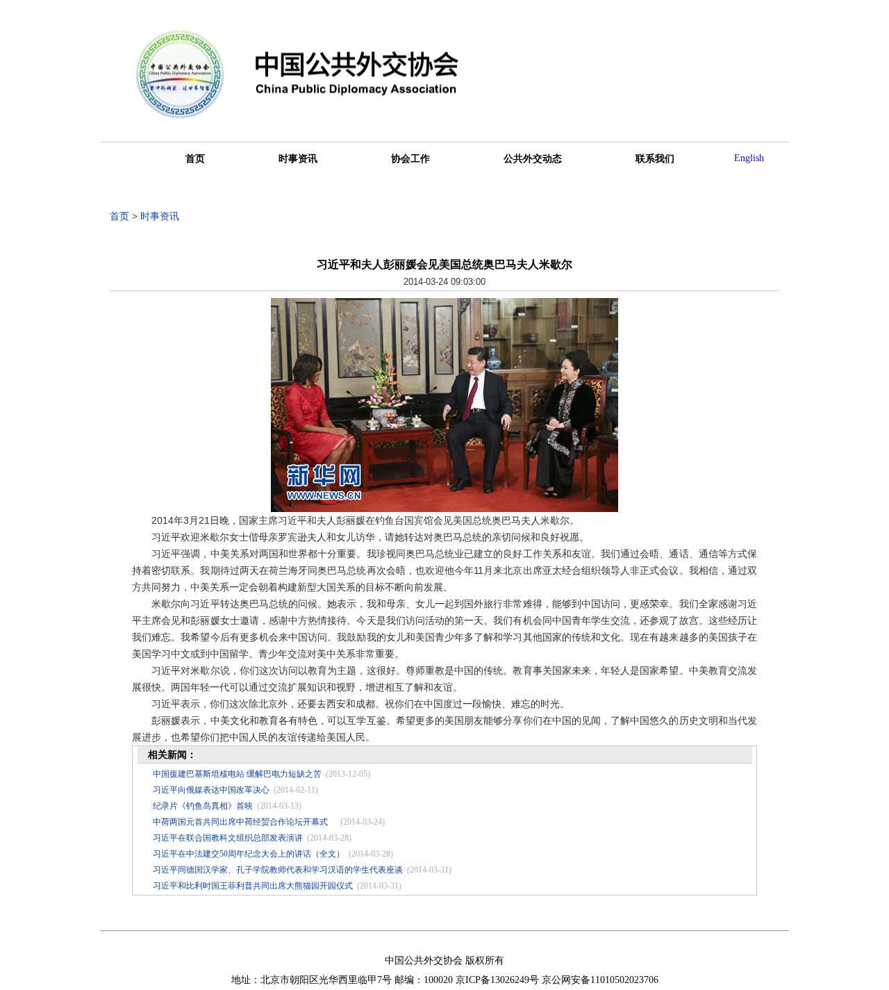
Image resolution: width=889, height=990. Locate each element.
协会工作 (410, 159)
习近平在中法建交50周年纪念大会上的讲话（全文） (248, 854)
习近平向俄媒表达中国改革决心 (211, 790)
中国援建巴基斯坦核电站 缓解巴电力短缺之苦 (237, 774)
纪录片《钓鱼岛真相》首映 (203, 806)
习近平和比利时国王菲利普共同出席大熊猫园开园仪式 (253, 886)
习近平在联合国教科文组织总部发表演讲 (228, 838)
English (749, 158)
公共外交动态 (533, 159)
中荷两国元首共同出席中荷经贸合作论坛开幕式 (244, 822)
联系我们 (654, 159)
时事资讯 (298, 159)
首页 (195, 159)
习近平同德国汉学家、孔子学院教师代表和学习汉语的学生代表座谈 (278, 870)
